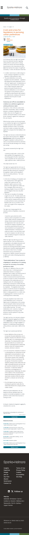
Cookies (18, 472)
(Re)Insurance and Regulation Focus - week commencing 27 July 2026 (14, 443)
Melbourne (19, 501)
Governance (8, 481)
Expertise (7, 470)
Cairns (19, 499)
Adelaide (6, 499)
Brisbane (13, 499)
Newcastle (7, 503)
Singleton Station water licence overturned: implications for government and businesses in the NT (13, 433)
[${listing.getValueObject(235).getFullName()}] (4, 40)
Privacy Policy (20, 470)
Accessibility (20, 474)
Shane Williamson (10, 39)
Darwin (13, 501)
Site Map (19, 477)
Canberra (7, 501)
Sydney (18, 503)
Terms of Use (20, 468)
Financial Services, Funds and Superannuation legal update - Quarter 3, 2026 (13, 428)
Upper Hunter (8, 505)
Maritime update (13, 440)
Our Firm (6, 477)
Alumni (6, 479)
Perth (13, 503)
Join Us (6, 474)
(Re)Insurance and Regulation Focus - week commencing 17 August (14, 424)
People (6, 472)
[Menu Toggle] (2, 7)
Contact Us (7, 483)
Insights (6, 468)
